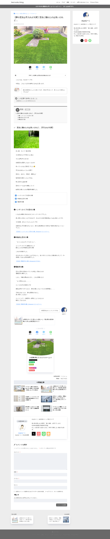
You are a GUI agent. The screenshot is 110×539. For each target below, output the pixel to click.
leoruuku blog (17, 2)
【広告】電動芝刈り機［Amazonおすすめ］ (28, 261)
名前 (16, 472)
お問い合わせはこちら (83, 2)
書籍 (68, 2)
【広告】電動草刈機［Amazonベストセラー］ (29, 304)
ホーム (58, 2)
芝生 (66, 378)
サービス (73, 2)
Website (48, 436)
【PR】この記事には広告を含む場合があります (39, 75)
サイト (16, 485)
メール (16, 478)
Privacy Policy (94, 2)
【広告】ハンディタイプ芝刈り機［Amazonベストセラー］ (33, 231)
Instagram (39, 436)
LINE (44, 436)
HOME (55, 532)
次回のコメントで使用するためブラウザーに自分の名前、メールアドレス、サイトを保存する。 (40, 491)
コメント (17, 452)
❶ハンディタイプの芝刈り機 (26, 115)
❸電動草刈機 (22, 119)
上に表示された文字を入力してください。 (26, 498)
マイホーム (64, 376)
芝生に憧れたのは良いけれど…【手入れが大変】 (30, 113)
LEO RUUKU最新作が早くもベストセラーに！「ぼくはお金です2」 (55, 6)
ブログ (63, 2)
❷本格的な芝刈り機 (24, 117)
